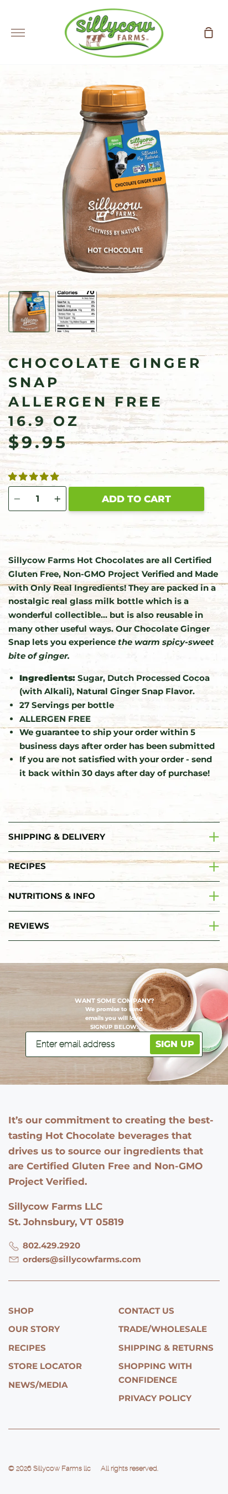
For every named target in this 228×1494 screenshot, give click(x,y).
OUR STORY (34, 1329)
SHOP (21, 1310)
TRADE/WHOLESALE (162, 1329)
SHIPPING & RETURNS (166, 1347)
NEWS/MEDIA (38, 1385)
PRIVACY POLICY (154, 1398)
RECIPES (27, 1347)
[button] (34, 476)
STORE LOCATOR (45, 1366)
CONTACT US (146, 1310)
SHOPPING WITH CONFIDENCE (155, 1373)
